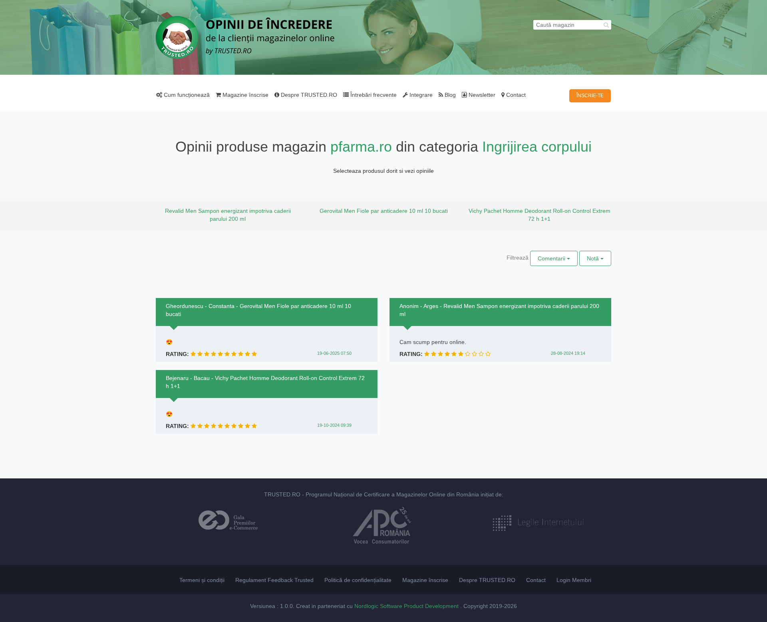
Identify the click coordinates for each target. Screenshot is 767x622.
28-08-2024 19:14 (568, 353)
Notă (593, 258)
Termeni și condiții (202, 580)
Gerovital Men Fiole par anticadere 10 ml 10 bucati (384, 211)
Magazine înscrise (244, 95)
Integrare (420, 95)
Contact (515, 95)
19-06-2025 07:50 (334, 353)
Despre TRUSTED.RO (308, 95)
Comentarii (552, 258)
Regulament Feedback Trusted (274, 580)
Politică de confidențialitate (357, 580)
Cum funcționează (186, 95)
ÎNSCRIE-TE (590, 95)
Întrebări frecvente (373, 95)
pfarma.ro (361, 146)
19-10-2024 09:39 (334, 425)
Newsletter (481, 95)
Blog (449, 95)
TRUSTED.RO (282, 494)
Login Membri (573, 580)
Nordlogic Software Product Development (407, 606)
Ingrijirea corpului (537, 146)
